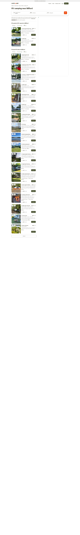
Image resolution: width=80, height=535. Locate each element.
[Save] (13, 28)
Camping (25, 5)
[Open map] (53, 46)
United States (16, 5)
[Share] (15, 28)
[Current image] (14, 35)
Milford (22, 5)
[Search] (65, 12)
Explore (12, 5)
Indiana (20, 5)
